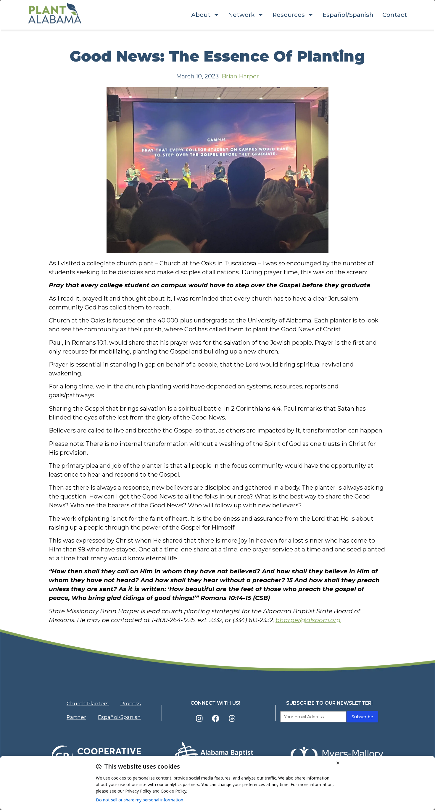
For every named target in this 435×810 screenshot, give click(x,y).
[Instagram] (199, 718)
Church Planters (88, 703)
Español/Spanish (348, 14)
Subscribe (362, 716)
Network (241, 14)
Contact (394, 14)
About (200, 14)
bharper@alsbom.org (308, 620)
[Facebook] (215, 718)
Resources (289, 14)
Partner (76, 717)
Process (130, 703)
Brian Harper (240, 76)
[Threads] (231, 718)
